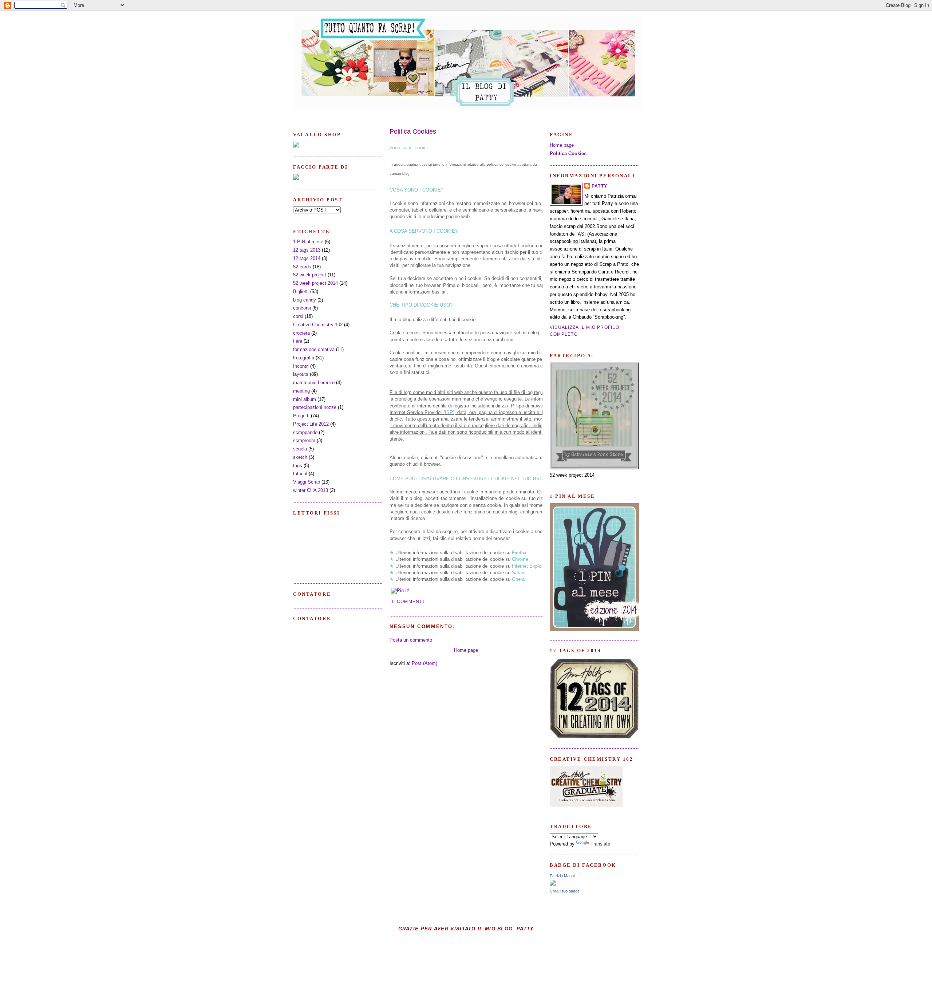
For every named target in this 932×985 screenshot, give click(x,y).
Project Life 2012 (311, 424)
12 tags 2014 (306, 258)
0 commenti (408, 601)
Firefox (520, 552)
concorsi (302, 308)
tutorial (300, 473)
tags (297, 465)
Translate (600, 844)
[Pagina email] (426, 601)
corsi (298, 316)
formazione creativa (314, 349)
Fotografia (303, 357)
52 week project (309, 274)
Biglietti (301, 291)
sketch (300, 457)
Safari (519, 572)
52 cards (302, 266)
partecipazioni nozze (314, 407)
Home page (466, 650)
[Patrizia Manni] (553, 884)
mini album (304, 399)
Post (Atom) (424, 663)
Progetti (301, 415)
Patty (599, 186)
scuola (300, 449)
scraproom (304, 440)
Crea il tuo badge (565, 891)
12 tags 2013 (306, 250)
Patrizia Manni (562, 876)
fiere (297, 341)
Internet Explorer (529, 566)
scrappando (305, 432)
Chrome (520, 559)
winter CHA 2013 (310, 490)
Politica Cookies (413, 131)
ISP (449, 412)
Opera (518, 579)
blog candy (304, 300)
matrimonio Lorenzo (314, 382)
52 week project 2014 (315, 283)
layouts (300, 374)
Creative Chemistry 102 (318, 324)
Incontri (301, 366)
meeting (301, 391)
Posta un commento (411, 640)
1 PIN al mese (308, 241)
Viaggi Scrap (306, 482)
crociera (301, 333)
